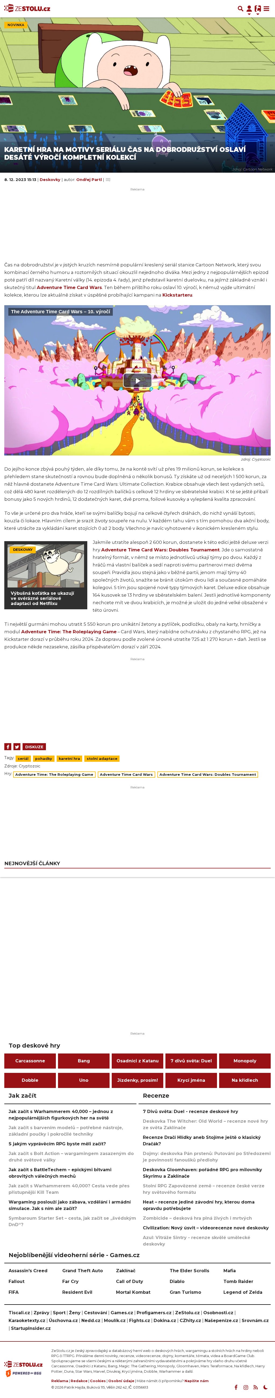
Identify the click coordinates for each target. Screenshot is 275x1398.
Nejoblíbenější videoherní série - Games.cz (74, 1254)
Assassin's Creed (28, 1270)
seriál (23, 759)
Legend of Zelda (242, 1292)
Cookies (98, 1381)
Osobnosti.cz (218, 1312)
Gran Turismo (185, 1292)
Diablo (177, 1281)
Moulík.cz (115, 1320)
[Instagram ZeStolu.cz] (246, 1387)
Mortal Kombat (133, 1292)
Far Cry (70, 1281)
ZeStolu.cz (187, 1312)
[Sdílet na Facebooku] (7, 746)
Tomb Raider (238, 1281)
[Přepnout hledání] (240, 8)
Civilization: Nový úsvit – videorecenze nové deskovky (206, 1227)
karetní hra (69, 759)
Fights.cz (139, 1320)
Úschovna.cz (63, 1320)
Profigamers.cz (154, 1312)
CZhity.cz (190, 1320)
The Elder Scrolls (189, 1270)
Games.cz (122, 1312)
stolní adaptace (102, 759)
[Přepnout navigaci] (249, 8)
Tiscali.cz (19, 1312)
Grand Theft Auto (82, 1270)
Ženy (75, 1312)
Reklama (59, 1381)
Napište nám (196, 1381)
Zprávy (41, 1312)
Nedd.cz (90, 1320)
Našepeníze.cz (221, 1320)
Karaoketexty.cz (27, 1320)
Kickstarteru (177, 295)
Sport (59, 1312)
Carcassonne (30, 1060)
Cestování (95, 1312)
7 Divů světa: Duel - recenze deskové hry (190, 1111)
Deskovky (50, 179)
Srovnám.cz (255, 1320)
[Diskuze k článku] (108, 179)
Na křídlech (245, 1080)
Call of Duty (129, 1281)
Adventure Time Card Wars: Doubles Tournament (160, 549)
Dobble (30, 1080)
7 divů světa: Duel (191, 1060)
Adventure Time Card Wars (69, 287)
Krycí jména (191, 1080)
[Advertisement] (137, 699)
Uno (83, 1080)
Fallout (16, 1281)
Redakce (79, 1381)
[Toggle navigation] (266, 8)
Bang (84, 1060)
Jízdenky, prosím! (137, 1080)
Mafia (229, 1270)
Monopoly (245, 1060)
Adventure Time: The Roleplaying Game (69, 631)
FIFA (14, 1292)
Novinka (16, 25)
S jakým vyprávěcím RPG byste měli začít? (57, 1143)
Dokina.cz (165, 1320)
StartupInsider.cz (31, 1328)
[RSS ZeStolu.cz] (256, 1387)
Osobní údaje (121, 1381)
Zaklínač (125, 1270)
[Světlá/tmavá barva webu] (266, 1387)
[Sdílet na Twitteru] (16, 746)
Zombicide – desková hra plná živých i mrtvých (197, 1218)
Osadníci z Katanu (138, 1060)
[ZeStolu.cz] (27, 8)
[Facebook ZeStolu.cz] (236, 1387)
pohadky (43, 759)
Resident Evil (77, 1292)
